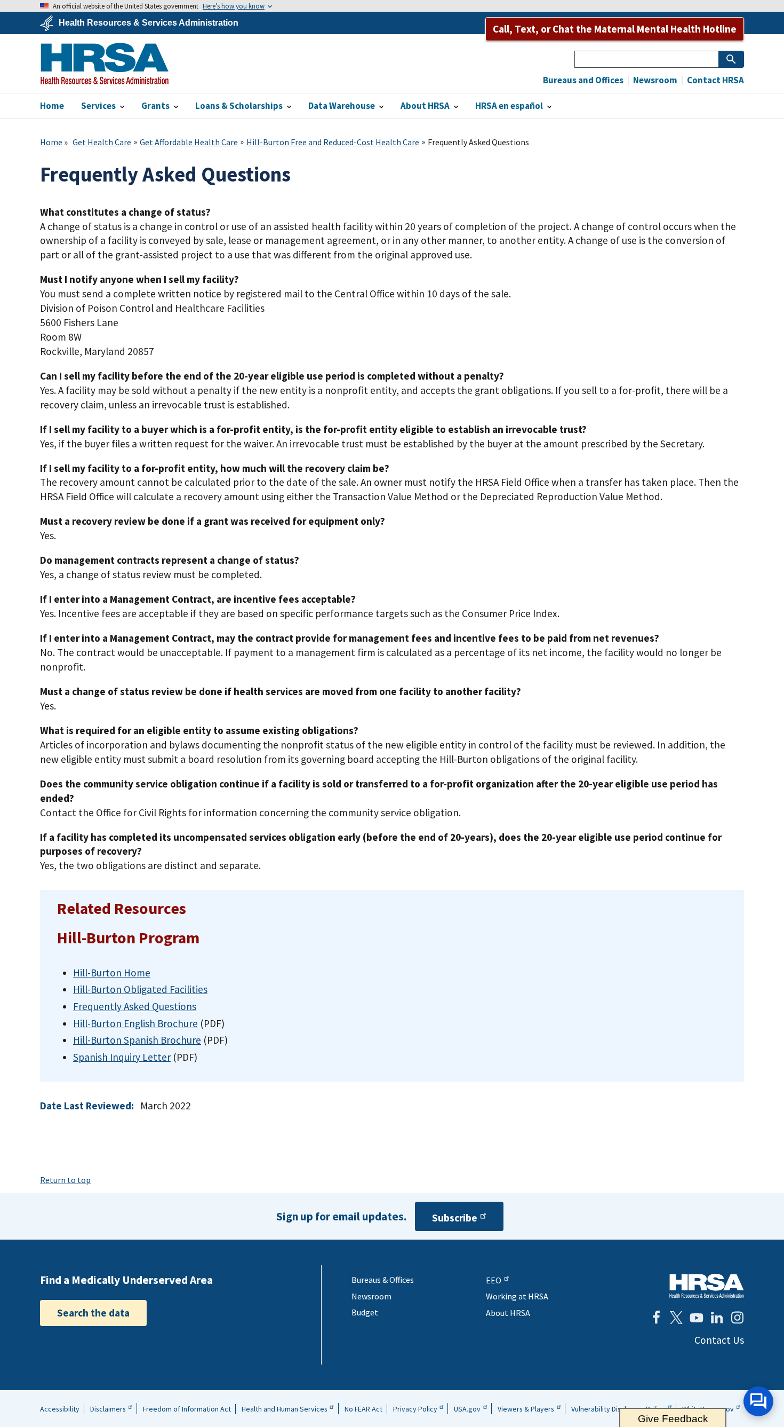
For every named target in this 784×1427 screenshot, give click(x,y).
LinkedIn (717, 1317)
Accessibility (59, 1409)
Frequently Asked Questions (134, 1006)
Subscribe (454, 1217)
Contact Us (719, 1340)
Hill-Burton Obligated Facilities (140, 989)
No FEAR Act (363, 1409)
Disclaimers (108, 1409)
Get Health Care (102, 142)
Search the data (93, 1312)
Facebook (656, 1317)
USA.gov (467, 1409)
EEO (493, 1280)
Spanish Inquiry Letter (122, 1057)
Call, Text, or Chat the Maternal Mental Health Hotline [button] (615, 28)
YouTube (696, 1317)
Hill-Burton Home (111, 972)
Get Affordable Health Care (189, 142)
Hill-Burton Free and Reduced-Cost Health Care (332, 142)
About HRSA (508, 1312)
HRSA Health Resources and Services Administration (706, 1286)
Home (51, 142)
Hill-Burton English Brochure (135, 1023)
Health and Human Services (284, 1409)
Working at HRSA (517, 1296)
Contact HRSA (714, 80)
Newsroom (654, 80)
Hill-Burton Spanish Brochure (137, 1040)
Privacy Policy (415, 1409)
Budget (364, 1312)
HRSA (104, 63)
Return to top (65, 1179)
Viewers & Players (526, 1409)
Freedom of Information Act (187, 1409)
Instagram (737, 1317)
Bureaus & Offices (382, 1279)
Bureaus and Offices (583, 80)
